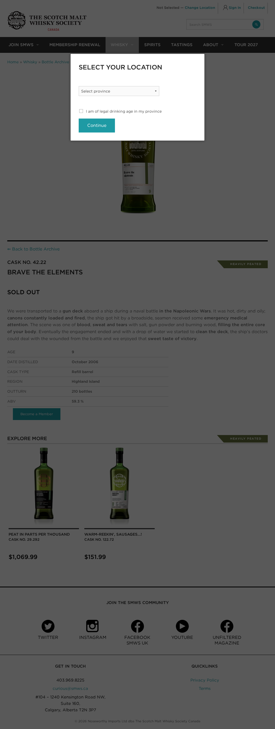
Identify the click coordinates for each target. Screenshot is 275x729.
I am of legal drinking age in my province (124, 111)
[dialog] (137, 97)
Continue (96, 125)
